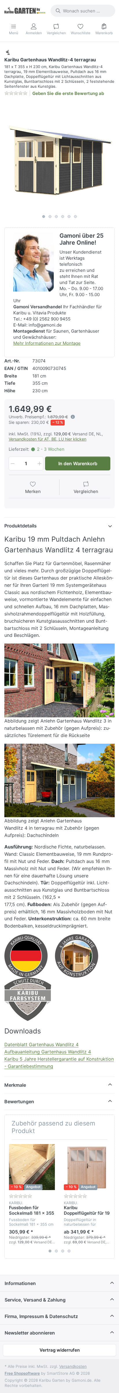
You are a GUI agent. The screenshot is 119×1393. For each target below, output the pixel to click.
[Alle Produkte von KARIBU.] (7, 52)
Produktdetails (20, 526)
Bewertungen (19, 1101)
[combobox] (83, 11)
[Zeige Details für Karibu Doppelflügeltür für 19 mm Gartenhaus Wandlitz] (87, 1167)
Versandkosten (73, 1366)
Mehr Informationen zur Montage (47, 343)
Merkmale (15, 1085)
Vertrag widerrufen (60, 1350)
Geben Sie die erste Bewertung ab (68, 93)
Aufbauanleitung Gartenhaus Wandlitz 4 (47, 1052)
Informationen (20, 1283)
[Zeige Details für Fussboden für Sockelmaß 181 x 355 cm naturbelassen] (32, 1167)
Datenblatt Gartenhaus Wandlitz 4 (41, 1044)
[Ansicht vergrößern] (59, 156)
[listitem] (59, 156)
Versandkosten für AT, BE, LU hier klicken (47, 439)
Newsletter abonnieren (30, 1333)
